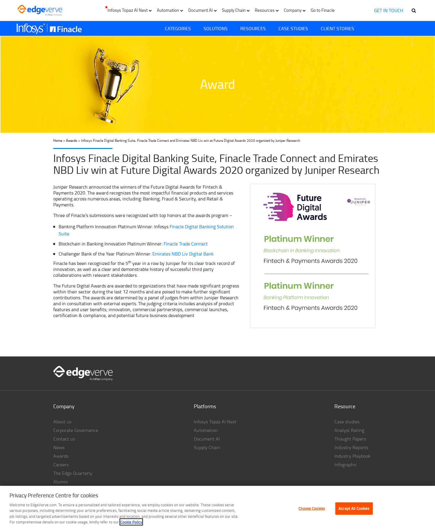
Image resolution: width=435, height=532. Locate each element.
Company (64, 406)
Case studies (347, 421)
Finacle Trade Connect (186, 243)
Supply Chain (207, 447)
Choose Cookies (312, 508)
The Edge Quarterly (72, 473)
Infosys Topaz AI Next (215, 421)
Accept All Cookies (354, 508)
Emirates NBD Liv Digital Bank (183, 253)
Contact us (64, 438)
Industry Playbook (352, 456)
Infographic (345, 464)
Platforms (205, 406)
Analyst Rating (349, 430)
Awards (71, 140)
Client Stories (337, 28)
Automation (206, 430)
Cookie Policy (131, 522)
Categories (178, 28)
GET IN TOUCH (388, 10)
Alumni (60, 481)
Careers (61, 464)
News (59, 447)
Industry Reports (351, 447)
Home (57, 140)
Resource (344, 406)
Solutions (216, 28)
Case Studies (293, 28)
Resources (253, 28)
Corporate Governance (75, 430)
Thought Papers (350, 438)
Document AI (207, 438)
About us (62, 421)
